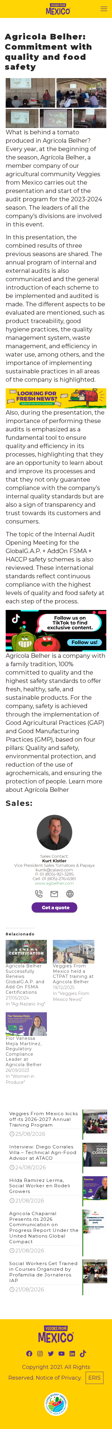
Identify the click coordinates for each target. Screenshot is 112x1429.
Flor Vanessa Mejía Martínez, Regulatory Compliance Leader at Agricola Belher (24, 1051)
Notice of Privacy (58, 1378)
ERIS (94, 1378)
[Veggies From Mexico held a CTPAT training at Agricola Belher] (73, 952)
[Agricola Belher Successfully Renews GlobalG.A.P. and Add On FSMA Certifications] (26, 952)
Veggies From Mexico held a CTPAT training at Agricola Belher (73, 973)
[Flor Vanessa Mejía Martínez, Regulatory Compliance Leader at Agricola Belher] (26, 1024)
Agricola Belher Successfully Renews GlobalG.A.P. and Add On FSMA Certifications (25, 979)
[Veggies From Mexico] (58, 8)
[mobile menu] (104, 9)
